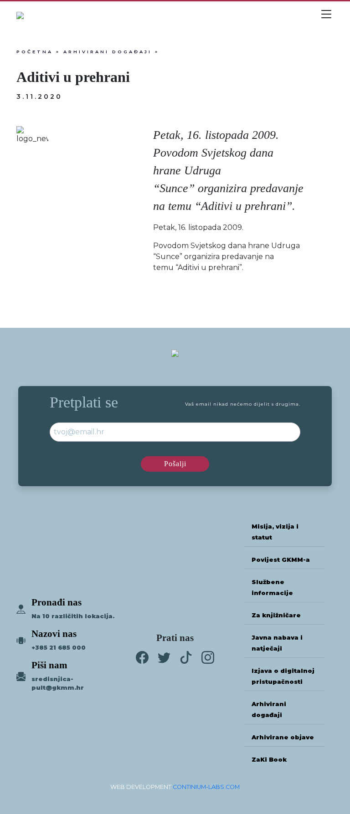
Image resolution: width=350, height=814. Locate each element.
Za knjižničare (276, 615)
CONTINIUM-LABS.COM (206, 786)
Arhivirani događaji (107, 51)
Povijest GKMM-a (281, 559)
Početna (34, 51)
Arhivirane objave (283, 737)
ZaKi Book (269, 759)
